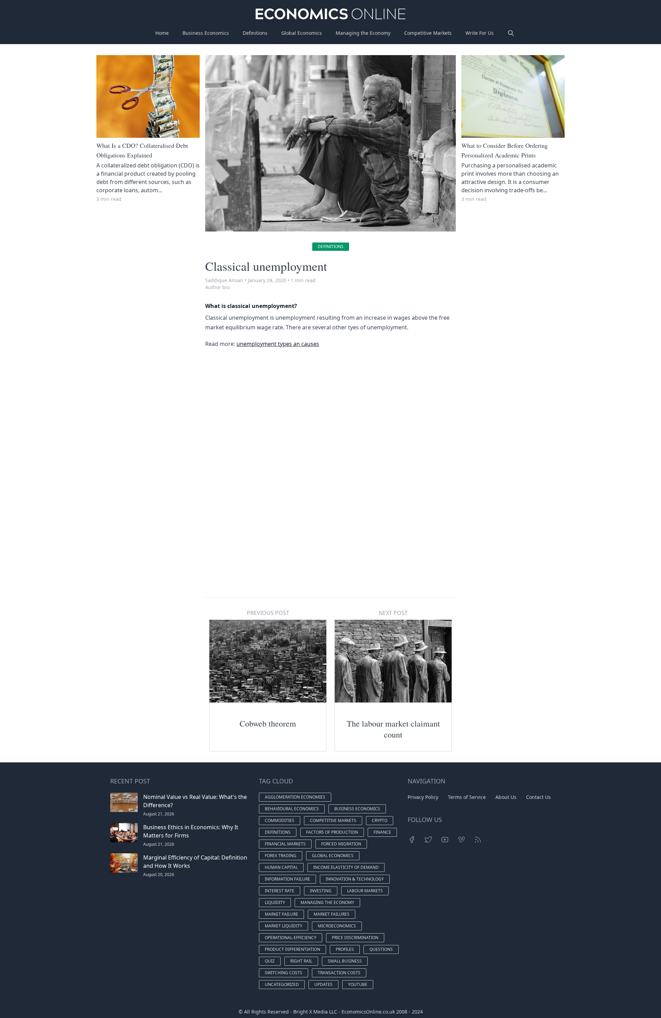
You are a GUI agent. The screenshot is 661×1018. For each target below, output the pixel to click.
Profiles (345, 949)
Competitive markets (333, 820)
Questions (381, 949)
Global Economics (301, 33)
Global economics (333, 855)
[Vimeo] (461, 839)
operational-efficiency (290, 937)
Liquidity (275, 902)
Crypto (379, 820)
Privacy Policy (423, 797)
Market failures (331, 914)
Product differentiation (292, 949)
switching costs (283, 973)
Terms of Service (467, 797)
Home (162, 33)
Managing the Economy (363, 33)
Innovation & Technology (355, 879)
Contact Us (538, 797)
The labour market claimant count (393, 729)
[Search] (510, 33)
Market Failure (281, 914)
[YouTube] (445, 839)
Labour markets (365, 891)
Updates (323, 984)
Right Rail (301, 961)
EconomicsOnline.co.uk (368, 1011)
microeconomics (337, 926)
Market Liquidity (283, 926)
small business (345, 961)
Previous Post (268, 613)
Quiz (270, 961)
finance (382, 832)
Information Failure (287, 879)
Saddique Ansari (224, 280)
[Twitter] (428, 839)
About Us (505, 797)
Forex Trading (280, 855)
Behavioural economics (292, 809)
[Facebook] (411, 839)
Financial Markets (285, 844)
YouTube (357, 984)
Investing (321, 891)
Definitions (255, 33)
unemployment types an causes (278, 344)
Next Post (393, 613)
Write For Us (479, 33)
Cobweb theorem (268, 723)
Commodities (279, 820)
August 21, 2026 (158, 814)
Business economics (357, 809)
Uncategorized (282, 984)
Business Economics (205, 33)
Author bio (217, 287)
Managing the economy (327, 902)
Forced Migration (341, 844)
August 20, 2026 (158, 874)
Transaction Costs (339, 973)
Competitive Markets (428, 33)
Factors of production (332, 832)
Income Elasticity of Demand (346, 867)
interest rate (279, 891)
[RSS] (478, 839)
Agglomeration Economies (295, 797)
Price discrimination (355, 937)
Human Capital (281, 867)
